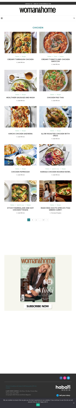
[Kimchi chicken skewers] (20, 117)
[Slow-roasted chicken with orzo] (55, 117)
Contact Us (21, 386)
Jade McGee (21, 62)
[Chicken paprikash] (20, 155)
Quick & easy (55, 169)
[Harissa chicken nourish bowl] (55, 155)
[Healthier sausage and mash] (20, 80)
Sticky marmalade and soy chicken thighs (20, 209)
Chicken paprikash (20, 172)
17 (43, 220)
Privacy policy (28, 386)
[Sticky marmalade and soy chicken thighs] (20, 191)
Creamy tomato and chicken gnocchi (55, 60)
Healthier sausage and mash (20, 98)
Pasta (55, 56)
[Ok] (74, 403)
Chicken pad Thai (55, 98)
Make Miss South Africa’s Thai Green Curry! (55, 209)
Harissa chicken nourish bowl (55, 172)
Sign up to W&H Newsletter (42, 3)
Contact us (28, 3)
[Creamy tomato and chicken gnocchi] (55, 42)
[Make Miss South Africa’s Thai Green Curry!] (55, 191)
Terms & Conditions (11, 386)
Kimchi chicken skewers (21, 134)
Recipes (24, 56)
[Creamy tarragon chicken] (20, 42)
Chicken (17, 56)
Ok (38, 405)
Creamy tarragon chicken (20, 59)
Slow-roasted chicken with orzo (55, 135)
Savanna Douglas (56, 213)
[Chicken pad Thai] (55, 80)
